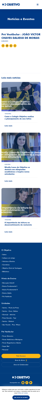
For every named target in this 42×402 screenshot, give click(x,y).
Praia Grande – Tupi (9, 318)
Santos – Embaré (8, 321)
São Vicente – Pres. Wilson (11, 325)
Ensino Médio (7, 293)
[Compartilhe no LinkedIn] (11, 45)
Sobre (4, 254)
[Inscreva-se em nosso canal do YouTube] (30, 382)
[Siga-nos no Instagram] (23, 382)
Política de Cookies (23, 393)
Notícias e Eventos (8, 261)
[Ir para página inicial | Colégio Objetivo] (21, 377)
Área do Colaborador (21, 365)
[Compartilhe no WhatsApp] (15, 45)
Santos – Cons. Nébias (10, 311)
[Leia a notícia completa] (21, 106)
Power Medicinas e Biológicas (12, 339)
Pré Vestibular (7, 296)
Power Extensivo (7, 336)
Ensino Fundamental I (9, 286)
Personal (5, 350)
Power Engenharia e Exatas (11, 343)
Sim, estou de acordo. (21, 397)
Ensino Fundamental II (10, 290)
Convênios (5, 265)
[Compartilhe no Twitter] (7, 45)
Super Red (5, 346)
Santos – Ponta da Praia (10, 308)
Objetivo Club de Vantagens (12, 268)
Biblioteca (5, 271)
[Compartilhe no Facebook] (3, 45)
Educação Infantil (8, 283)
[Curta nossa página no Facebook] (26, 382)
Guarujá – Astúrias (8, 314)
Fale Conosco (21, 356)
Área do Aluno (20, 360)
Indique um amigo (8, 258)
